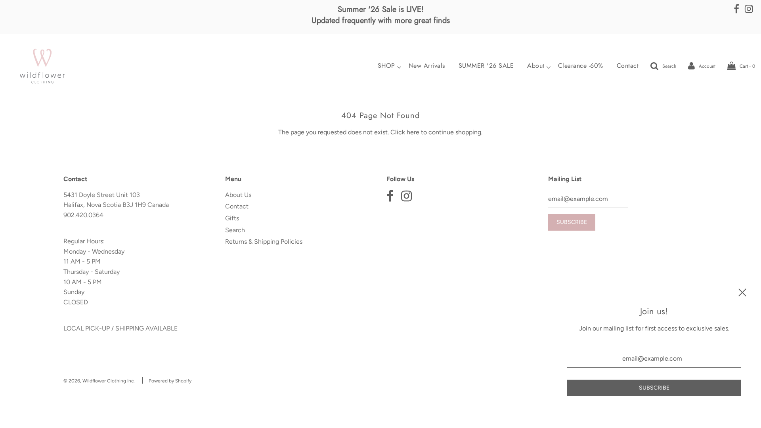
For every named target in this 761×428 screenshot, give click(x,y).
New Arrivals (427, 66)
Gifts (232, 218)
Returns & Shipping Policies (263, 241)
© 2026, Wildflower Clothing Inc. (99, 381)
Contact (628, 66)
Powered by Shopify (170, 381)
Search (235, 230)
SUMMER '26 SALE (486, 66)
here (413, 132)
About (536, 66)
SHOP (386, 66)
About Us (238, 195)
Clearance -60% (580, 66)
